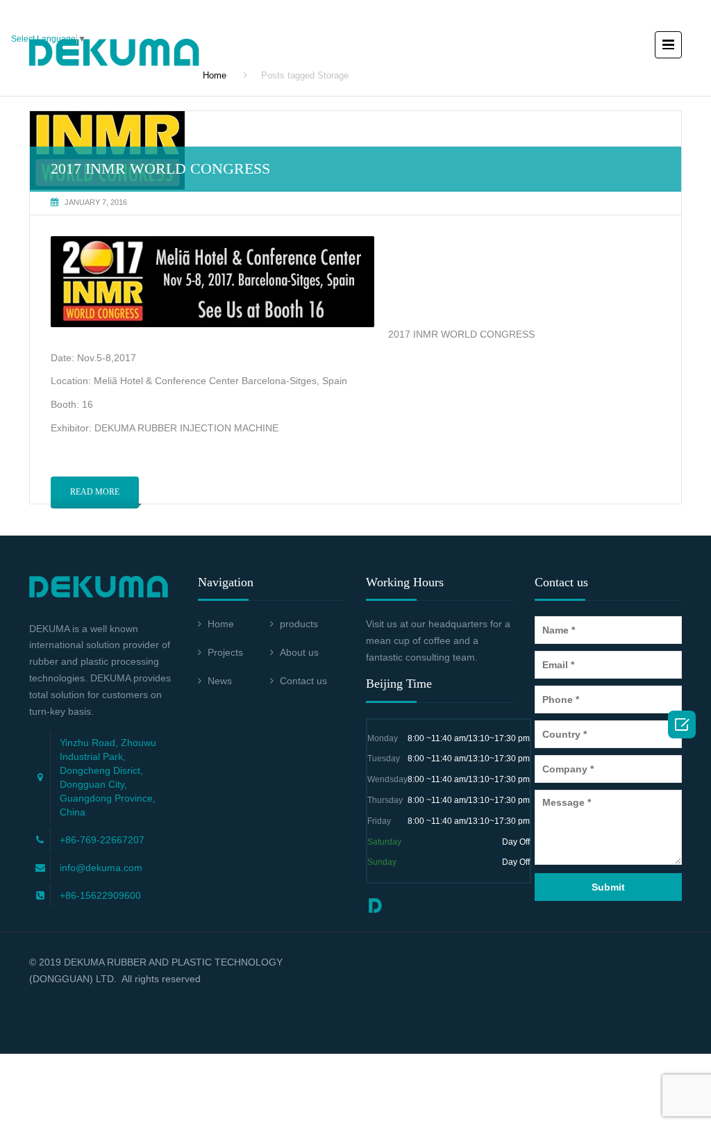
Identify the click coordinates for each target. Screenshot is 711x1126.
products (299, 623)
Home (221, 623)
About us (299, 652)
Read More (94, 492)
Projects (225, 652)
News (220, 680)
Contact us (303, 680)
